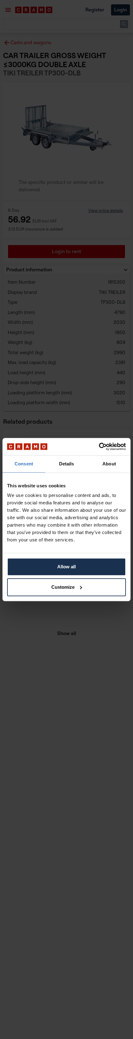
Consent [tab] (24, 463)
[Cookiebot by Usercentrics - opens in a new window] (99, 447)
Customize (63, 587)
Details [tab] (66, 463)
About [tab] (109, 463)
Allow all (66, 566)
